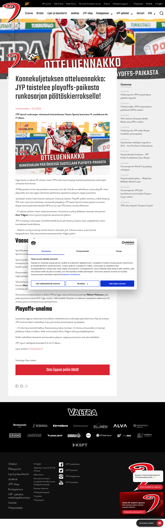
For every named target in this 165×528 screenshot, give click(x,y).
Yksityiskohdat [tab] (82, 251)
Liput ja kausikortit (57, 13)
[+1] (26, 387)
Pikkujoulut (14, 469)
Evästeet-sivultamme (70, 274)
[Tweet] (21, 387)
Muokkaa (81, 284)
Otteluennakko (22, 108)
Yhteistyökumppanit (120, 3)
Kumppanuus (102, 13)
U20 (150, 13)
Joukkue (75, 13)
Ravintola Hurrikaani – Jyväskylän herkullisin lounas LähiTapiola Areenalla (44, 481)
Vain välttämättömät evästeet (48, 284)
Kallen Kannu (71, 3)
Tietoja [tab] (119, 251)
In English (159, 3)
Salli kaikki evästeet (117, 284)
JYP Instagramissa (72, 476)
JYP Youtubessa (71, 482)
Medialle (149, 3)
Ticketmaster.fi (36, 349)
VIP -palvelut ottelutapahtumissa (19, 496)
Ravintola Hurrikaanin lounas (90, 3)
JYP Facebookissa (72, 464)
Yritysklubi (38, 496)
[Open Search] (161, 13)
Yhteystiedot (138, 3)
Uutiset (140, 13)
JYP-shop (88, 13)
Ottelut (40, 13)
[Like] (16, 387)
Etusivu (29, 13)
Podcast (107, 3)
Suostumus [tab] (46, 251)
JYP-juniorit (46, 3)
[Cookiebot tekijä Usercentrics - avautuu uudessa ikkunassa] (123, 243)
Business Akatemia (41, 488)
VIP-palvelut (123, 13)
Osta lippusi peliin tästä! (62, 370)
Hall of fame (58, 3)
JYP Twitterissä (71, 470)
